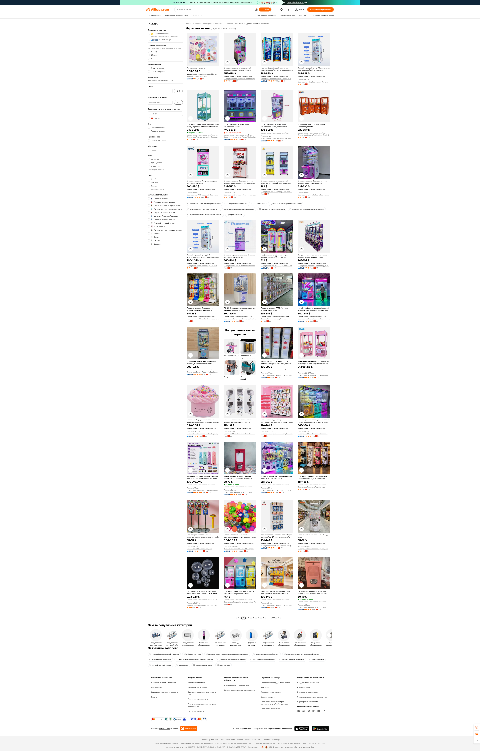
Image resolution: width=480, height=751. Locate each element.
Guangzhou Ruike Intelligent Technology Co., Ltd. (314, 195)
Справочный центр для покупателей (275, 683)
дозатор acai (260, 204)
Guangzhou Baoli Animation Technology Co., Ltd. (314, 375)
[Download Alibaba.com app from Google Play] (320, 728)
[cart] (290, 10)
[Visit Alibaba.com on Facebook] (298, 711)
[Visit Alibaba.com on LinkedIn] (303, 711)
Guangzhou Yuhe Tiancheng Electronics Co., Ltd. (277, 266)
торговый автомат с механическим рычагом (206, 215)
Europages (276, 740)
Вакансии (155, 697)
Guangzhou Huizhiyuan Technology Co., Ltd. (314, 266)
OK (178, 91)
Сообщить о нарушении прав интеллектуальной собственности (275, 703)
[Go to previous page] (238, 618)
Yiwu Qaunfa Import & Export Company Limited (240, 549)
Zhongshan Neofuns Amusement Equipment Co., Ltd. (277, 79)
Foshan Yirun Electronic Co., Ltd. (199, 549)
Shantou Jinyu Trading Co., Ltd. (198, 76)
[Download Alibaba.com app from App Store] (301, 728)
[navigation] (165, 321)
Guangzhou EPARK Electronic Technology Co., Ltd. (203, 195)
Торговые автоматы (235, 24)
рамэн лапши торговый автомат (267, 654)
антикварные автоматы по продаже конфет (205, 204)
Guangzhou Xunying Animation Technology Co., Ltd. (277, 138)
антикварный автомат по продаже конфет (239, 209)
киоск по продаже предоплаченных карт (287, 204)
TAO (259, 740)
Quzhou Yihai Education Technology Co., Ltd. (203, 434)
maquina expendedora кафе (238, 204)
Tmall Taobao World (227, 740)
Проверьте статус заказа (307, 692)
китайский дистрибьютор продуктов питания (308, 209)
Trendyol (266, 740)
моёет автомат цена (193, 654)
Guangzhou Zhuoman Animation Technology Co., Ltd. (240, 266)
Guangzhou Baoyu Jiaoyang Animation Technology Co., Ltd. (277, 192)
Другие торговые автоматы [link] (257, 24)
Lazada (240, 740)
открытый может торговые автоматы (203, 209)
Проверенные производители (236, 685)
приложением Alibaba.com (280, 729)
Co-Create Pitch (157, 687)
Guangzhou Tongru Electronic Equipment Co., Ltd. (203, 372)
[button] (256, 9)
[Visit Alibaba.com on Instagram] (313, 711)
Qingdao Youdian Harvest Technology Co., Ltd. (203, 605)
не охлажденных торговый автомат (233, 660)
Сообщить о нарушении (270, 709)
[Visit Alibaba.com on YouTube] (318, 711)
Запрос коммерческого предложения (239, 690)
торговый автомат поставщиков (273, 209)
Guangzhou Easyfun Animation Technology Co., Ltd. (203, 137)
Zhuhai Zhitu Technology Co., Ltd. (273, 319)
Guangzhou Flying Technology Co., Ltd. (313, 82)
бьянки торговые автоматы (161, 660)
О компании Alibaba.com (161, 677)
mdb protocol (183, 665)
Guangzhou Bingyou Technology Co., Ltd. (276, 434)
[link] (477, 727)
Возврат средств (267, 697)
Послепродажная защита (198, 699)
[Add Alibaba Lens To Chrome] (188, 728)
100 (273, 618)
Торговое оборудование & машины (209, 24)
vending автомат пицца (204, 665)
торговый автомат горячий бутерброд (165, 654)
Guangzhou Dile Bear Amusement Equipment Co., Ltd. (203, 490)
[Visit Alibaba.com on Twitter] (308, 711)
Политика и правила (196, 711)
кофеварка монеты (236, 215)
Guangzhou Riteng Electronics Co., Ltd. (276, 490)
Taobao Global (250, 740)
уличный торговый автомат (162, 665)
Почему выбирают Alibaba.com (163, 683)
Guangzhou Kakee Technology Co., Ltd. (313, 549)
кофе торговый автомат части (263, 660)
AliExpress (204, 740)
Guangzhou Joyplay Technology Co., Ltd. (313, 135)
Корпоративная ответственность (164, 692)
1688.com (214, 740)
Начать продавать (304, 687)
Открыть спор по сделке (271, 692)
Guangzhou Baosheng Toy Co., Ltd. (311, 487)
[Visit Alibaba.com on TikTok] (323, 711)
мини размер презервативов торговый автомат (196, 660)
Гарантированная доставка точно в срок (202, 693)
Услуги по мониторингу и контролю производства (202, 705)
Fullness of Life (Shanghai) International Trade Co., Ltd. (203, 319)
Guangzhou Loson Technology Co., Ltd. (202, 266)
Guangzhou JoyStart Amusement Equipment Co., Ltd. (277, 546)
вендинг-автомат (318, 660)
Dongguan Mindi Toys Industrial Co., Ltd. (239, 434)
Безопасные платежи (196, 683)
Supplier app (245, 729)
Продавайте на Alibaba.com (308, 683)
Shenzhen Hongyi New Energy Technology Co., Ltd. (240, 137)
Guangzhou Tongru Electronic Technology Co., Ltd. (240, 319)
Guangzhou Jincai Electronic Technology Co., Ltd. (277, 375)
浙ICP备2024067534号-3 (304, 747)
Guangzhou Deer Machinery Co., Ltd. (238, 492)
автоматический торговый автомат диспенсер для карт (228, 654)
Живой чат (265, 687)
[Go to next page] (278, 618)
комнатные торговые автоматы (293, 660)
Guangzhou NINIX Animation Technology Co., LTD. (314, 434)
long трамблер (225, 665)
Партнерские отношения (307, 702)
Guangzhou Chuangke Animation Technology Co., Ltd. (314, 319)
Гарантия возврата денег (198, 687)
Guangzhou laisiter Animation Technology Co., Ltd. (240, 195)
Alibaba (188, 24)
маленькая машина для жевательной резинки (302, 654)
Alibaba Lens (164, 729)
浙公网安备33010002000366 (280, 747)
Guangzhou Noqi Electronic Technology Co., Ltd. (240, 79)
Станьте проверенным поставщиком (312, 697)
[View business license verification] (262, 747)
